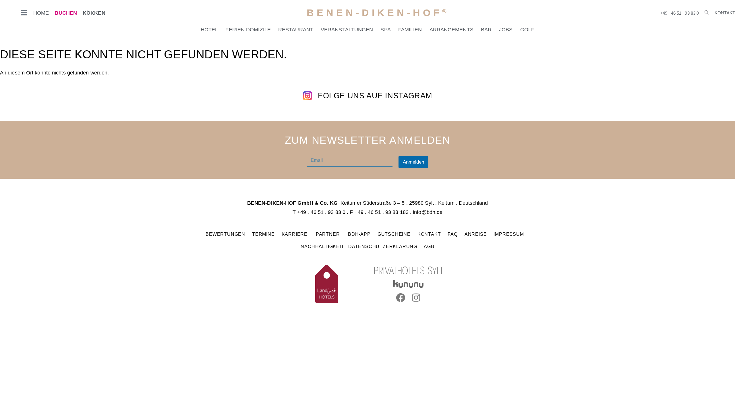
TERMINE (263, 234)
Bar (486, 29)
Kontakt (725, 12)
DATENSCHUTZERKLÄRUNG (382, 246)
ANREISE (476, 234)
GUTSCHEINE (394, 234)
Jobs (505, 29)
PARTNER (328, 234)
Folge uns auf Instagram (375, 95)
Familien (410, 29)
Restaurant (295, 29)
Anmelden (413, 162)
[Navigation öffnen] (24, 12)
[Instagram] (416, 297)
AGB (429, 246)
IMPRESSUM (509, 234)
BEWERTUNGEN (225, 234)
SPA (385, 29)
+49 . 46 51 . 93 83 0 (679, 13)
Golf (527, 29)
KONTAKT (429, 234)
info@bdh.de (427, 212)
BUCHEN (66, 13)
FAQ (452, 234)
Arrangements (451, 29)
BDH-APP (359, 234)
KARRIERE (295, 234)
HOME (41, 13)
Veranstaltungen (347, 29)
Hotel (209, 29)
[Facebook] (400, 297)
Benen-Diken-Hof (378, 12)
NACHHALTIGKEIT (322, 246)
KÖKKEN (94, 13)
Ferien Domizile (248, 29)
